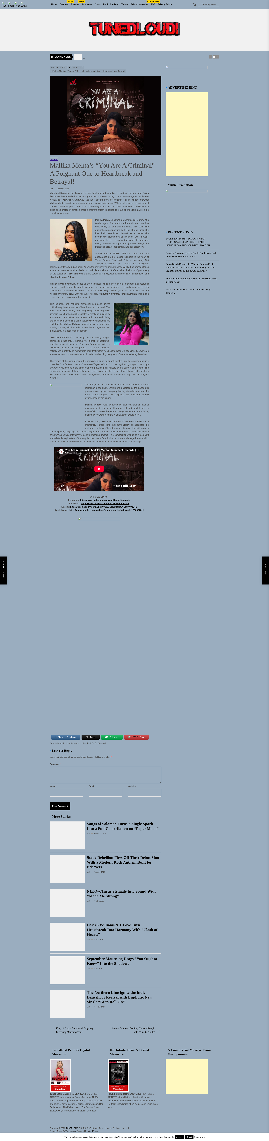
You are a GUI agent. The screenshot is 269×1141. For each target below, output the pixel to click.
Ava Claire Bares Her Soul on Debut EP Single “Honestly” (189, 291)
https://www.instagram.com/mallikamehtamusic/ (105, 500)
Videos (124, 4)
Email (92, 786)
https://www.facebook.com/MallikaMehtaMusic (105, 503)
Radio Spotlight (111, 4)
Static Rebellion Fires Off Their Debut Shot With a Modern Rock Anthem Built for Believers (123, 862)
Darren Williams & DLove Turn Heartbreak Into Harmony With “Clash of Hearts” (122, 930)
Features (65, 3)
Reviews (76, 3)
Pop (84, 743)
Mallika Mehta (65, 743)
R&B (89, 743)
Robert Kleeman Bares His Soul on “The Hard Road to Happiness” (191, 280)
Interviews (87, 4)
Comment (55, 764)
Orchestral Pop (77, 743)
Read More (199, 1137)
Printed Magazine (140, 3)
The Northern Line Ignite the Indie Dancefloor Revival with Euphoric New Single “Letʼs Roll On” (119, 997)
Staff (51, 189)
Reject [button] (189, 1137)
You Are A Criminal (99, 743)
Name (53, 786)
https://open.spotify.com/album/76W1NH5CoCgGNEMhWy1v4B (103, 507)
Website (132, 786)
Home (54, 4)
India (57, 743)
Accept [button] (179, 1137)
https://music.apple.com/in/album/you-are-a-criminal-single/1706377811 (106, 510)
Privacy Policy (165, 4)
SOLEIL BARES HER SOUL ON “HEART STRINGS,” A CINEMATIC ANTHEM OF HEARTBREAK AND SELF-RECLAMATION (188, 242)
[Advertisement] (187, 134)
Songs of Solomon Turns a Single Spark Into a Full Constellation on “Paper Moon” (191, 255)
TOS (153, 4)
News (97, 4)
